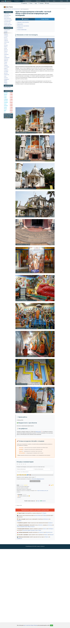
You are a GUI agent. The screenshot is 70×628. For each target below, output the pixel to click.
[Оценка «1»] (18, 464)
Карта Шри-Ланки (7, 26)
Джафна (5, 80)
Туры (36, 3)
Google (38, 500)
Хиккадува (6, 35)
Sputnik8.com (19, 538)
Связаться (42, 546)
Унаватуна (6, 40)
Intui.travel (51, 534)
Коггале (5, 52)
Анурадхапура (6, 57)
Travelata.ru (19, 520)
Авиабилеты (24, 3)
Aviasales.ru (50, 522)
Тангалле (5, 51)
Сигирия (5, 62)
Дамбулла (6, 60)
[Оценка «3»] (21, 464)
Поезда (47, 3)
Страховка (42, 3)
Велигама (6, 45)
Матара (5, 48)
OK (51, 625)
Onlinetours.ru (46, 519)
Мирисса (5, 46)
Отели (31, 3)
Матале (5, 63)
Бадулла (5, 68)
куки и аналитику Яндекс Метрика (30, 625)
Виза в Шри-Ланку (7, 15)
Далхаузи (6, 73)
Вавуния (5, 82)
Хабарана (6, 65)
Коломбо (5, 31)
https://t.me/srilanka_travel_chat (42, 490)
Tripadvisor (44, 500)
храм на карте (38, 431)
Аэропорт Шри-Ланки (8, 24)
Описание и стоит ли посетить (23, 22)
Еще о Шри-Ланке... (7, 87)
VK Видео (44, 515)
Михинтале (6, 59)
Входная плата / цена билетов (23, 25)
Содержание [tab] (26, 19)
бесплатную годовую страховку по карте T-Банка (31, 530)
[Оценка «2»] (20, 464)
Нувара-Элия (6, 74)
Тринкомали (6, 54)
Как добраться (20, 27)
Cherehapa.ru (50, 528)
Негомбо (5, 32)
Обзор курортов (7, 29)
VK (9, 117)
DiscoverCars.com (49, 532)
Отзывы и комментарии (21, 29)
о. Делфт (5, 83)
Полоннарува (6, 66)
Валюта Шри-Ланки (7, 18)
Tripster (20, 451)
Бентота (5, 37)
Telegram (6, 117)
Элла (5, 76)
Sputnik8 (20, 449)
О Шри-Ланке (6, 13)
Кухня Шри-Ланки (7, 21)
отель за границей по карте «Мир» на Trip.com (25, 526)
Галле (5, 43)
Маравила (6, 34)
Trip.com (20, 447)
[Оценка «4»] (23, 464)
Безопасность (6, 16)
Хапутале (6, 77)
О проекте (38, 546)
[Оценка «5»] (25, 464)
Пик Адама (6, 71)
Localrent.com (41, 532)
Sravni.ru (44, 528)
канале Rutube (37, 515)
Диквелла (6, 49)
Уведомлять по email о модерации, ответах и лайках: (26, 477)
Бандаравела (6, 79)
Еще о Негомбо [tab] (45, 19)
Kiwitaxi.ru (46, 534)
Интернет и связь (7, 23)
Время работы (20, 24)
